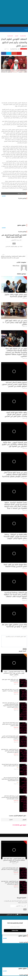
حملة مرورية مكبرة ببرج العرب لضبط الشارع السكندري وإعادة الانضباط (15, 565)
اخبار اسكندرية (10, 36)
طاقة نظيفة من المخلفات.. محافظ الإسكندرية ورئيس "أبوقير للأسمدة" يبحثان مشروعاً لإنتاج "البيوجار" (15, 536)
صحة (17, 767)
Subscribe (15, 930)
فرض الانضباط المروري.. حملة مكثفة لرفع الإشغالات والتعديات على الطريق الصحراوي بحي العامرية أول (14, 444)
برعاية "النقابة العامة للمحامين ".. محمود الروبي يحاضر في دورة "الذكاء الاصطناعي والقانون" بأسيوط (14, 673)
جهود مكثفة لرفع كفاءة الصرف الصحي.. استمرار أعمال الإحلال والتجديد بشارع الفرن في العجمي (16, 414)
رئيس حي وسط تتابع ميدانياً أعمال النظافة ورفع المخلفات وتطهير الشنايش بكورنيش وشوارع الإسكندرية (14, 474)
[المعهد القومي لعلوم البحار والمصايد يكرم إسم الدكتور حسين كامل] (14, 64)
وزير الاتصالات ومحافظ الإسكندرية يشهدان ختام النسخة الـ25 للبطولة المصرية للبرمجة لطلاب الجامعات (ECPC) (15, 595)
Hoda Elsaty (16, 265)
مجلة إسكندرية (23, 36)
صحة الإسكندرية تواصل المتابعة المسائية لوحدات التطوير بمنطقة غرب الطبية (10, 765)
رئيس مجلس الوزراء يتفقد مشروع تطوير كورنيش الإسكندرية (16, 295)
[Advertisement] (14, 12)
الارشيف (16, 36)
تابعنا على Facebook (19, 825)
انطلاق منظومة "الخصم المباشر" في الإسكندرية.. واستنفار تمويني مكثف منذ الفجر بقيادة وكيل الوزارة (13, 257)
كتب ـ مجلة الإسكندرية (14, 49)
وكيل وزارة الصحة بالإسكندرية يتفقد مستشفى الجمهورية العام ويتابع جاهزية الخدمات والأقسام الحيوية (10, 779)
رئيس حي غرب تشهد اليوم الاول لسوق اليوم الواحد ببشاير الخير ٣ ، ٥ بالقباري (15, 322)
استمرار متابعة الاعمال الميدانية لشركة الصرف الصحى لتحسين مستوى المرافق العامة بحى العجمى (14, 384)
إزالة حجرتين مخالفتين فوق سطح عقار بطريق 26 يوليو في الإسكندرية (14, 625)
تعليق (24, 649)
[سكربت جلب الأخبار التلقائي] (12, 915)
